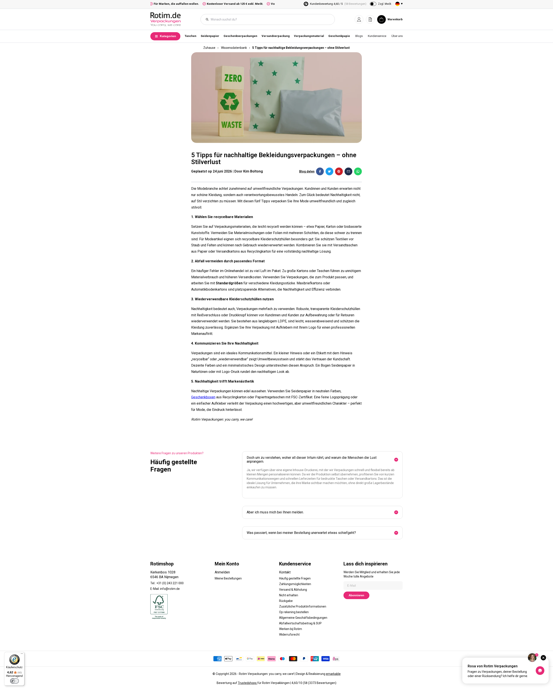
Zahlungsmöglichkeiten (295, 584)
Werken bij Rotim (290, 629)
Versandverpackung (276, 36)
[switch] (14, 681)
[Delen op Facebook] (320, 171)
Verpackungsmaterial (309, 36)
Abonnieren (356, 595)
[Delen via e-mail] (348, 171)
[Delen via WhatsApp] (358, 171)
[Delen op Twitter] (329, 171)
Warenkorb (395, 19)
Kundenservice (377, 36)
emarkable (333, 674)
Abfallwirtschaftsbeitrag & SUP (300, 623)
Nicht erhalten (288, 595)
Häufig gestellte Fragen (295, 578)
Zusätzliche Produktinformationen (302, 606)
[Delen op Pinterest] (339, 171)
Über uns (397, 36)
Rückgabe (286, 601)
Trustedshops (247, 683)
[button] (359, 19)
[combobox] (269, 19)
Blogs (359, 36)
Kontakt (285, 572)
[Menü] (21, 654)
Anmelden (222, 572)
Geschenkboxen (203, 397)
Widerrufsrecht (289, 634)
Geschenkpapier (339, 36)
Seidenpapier (210, 36)
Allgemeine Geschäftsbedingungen (303, 617)
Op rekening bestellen (294, 612)
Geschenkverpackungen (240, 36)
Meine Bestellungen (228, 578)
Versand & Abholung (293, 589)
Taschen (190, 36)
